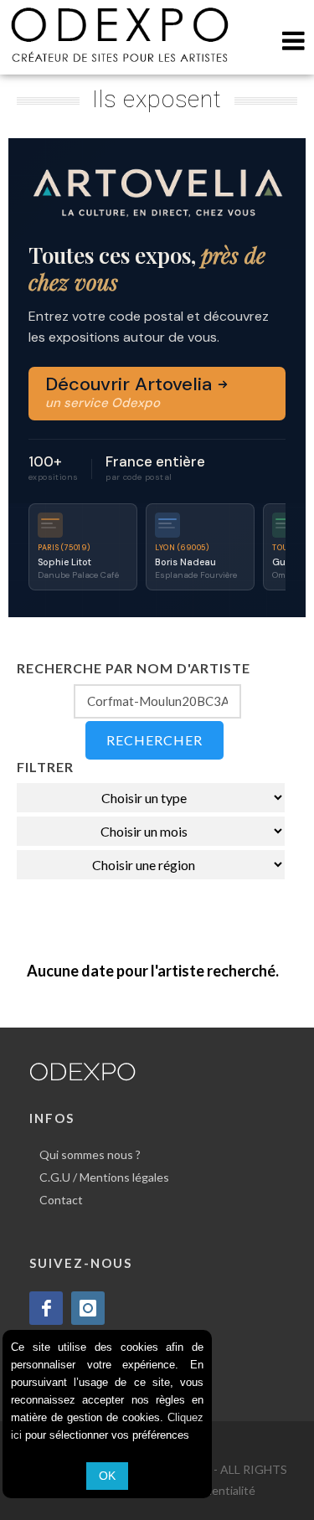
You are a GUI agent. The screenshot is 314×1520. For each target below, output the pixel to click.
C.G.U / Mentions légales (104, 1177)
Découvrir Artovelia (131, 391)
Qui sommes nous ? (90, 1154)
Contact (61, 1200)
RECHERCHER (154, 740)
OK (107, 1475)
